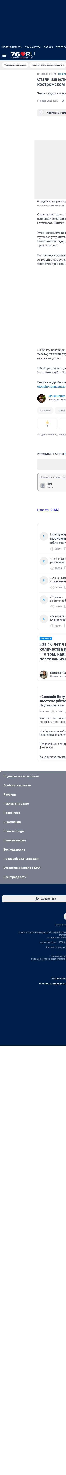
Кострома (45, 410)
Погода (48, 47)
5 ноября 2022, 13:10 (47, 101)
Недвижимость (12, 47)
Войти (50, 487)
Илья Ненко (57, 396)
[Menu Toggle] (4, 55)
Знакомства (33, 47)
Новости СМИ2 (48, 509)
